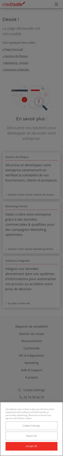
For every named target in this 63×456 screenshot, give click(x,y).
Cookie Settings (31, 425)
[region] (31, 429)
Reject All (31, 435)
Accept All (31, 446)
